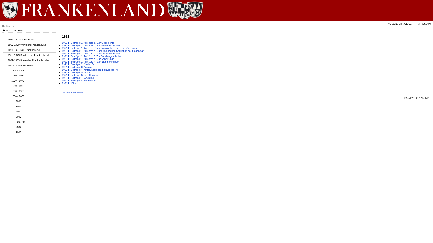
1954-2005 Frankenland (21, 65)
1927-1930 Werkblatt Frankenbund (27, 44)
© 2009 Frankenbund (73, 93)
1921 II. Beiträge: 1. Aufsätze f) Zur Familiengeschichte (92, 56)
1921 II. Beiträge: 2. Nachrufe (78, 64)
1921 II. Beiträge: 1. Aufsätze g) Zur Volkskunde (88, 59)
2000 (18, 101)
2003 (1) (20, 122)
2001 (18, 106)
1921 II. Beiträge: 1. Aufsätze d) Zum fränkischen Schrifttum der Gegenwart (103, 51)
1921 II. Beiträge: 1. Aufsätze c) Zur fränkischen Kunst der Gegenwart (100, 48)
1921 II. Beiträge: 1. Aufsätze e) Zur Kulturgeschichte (91, 53)
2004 (18, 127)
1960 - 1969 (17, 75)
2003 (18, 116)
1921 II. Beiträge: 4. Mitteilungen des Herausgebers (90, 69)
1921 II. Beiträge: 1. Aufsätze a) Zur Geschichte (88, 42)
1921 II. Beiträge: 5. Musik (76, 72)
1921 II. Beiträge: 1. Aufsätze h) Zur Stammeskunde (90, 61)
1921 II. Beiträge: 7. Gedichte (78, 77)
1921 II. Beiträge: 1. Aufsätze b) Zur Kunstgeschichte (91, 45)
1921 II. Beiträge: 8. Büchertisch (79, 80)
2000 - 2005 (17, 96)
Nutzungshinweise (400, 23)
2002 (18, 111)
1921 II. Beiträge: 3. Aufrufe (77, 67)
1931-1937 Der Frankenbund (24, 50)
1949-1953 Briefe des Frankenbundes (28, 60)
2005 (18, 132)
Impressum (424, 23)
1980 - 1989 (17, 86)
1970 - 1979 (17, 80)
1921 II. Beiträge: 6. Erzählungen (80, 75)
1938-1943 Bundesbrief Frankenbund (28, 55)
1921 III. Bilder (70, 83)
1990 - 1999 (17, 91)
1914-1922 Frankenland (21, 39)
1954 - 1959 (17, 70)
